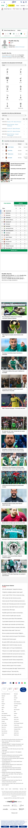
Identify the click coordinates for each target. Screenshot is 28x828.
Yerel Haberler (4, 713)
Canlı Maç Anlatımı (17, 703)
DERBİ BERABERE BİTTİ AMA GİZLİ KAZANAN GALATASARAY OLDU (12, 656)
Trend (3, 705)
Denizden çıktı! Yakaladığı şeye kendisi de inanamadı (14, 604)
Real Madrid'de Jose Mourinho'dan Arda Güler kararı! (12, 739)
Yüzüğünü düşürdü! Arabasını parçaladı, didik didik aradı (13, 627)
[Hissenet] (14, 813)
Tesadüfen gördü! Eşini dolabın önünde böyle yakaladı (12, 612)
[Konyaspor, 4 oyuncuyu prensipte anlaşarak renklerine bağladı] (14, 548)
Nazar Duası (16, 735)
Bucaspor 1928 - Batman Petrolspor (14, 121)
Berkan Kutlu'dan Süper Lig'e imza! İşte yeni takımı (13, 522)
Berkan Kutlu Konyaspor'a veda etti (18, 179)
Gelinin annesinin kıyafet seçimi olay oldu (11, 615)
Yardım (6, 788)
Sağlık (15, 695)
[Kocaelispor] (21, 34)
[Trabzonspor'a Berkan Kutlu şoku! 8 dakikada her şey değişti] (14, 363)
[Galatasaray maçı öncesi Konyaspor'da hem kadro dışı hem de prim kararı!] (14, 477)
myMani (15, 713)
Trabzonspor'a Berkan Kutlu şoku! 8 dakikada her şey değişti (13, 371)
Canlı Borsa (4, 717)
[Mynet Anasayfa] (14, 2)
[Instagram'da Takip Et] (16, 683)
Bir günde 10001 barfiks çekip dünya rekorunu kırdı (13, 642)
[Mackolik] (7, 805)
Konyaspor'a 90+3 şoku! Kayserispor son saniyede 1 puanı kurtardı (14, 574)
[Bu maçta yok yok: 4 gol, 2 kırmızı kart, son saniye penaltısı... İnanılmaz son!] (14, 423)
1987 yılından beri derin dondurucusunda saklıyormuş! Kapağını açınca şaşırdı (11, 598)
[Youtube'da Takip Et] (22, 683)
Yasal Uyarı (21, 788)
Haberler (3, 695)
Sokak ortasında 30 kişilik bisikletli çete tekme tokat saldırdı (13, 601)
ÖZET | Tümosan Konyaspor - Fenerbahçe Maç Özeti (13, 408)
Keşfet (3, 735)
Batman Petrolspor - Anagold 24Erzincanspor (13, 134)
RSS (25, 788)
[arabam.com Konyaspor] (5, 47)
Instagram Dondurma (18, 727)
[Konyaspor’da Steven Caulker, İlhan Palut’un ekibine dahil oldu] (14, 495)
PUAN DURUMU (7, 203)
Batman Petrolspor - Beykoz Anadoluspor (12, 125)
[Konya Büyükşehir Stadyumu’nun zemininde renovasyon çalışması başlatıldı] (14, 308)
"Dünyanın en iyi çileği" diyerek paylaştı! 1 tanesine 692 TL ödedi (13, 651)
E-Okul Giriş (16, 725)
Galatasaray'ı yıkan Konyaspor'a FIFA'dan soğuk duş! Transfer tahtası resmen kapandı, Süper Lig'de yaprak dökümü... (13, 468)
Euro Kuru (4, 729)
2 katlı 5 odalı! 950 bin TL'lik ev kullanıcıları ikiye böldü (13, 595)
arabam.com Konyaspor (20, 46)
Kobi (15, 711)
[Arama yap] (21, 2)
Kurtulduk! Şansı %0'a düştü (8, 609)
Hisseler (3, 721)
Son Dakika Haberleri (6, 693)
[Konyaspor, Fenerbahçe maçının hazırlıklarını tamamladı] (14, 345)
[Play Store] (5, 689)
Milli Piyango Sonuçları (18, 723)
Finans (3, 697)
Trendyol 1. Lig (18, 8)
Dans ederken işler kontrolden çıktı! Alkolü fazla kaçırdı (13, 624)
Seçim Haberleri (17, 701)
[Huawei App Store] (16, 689)
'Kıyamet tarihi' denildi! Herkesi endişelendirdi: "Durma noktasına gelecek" (12, 659)
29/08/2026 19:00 (17, 35)
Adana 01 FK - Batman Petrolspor (13, 131)
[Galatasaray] (24, 34)
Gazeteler (16, 705)
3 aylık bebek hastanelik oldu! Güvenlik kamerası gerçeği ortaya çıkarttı (13, 621)
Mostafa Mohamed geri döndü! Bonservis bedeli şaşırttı (18, 164)
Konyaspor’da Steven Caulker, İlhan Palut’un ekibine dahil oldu (12, 504)
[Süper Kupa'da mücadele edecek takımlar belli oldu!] (14, 326)
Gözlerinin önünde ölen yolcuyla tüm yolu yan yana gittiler (13, 654)
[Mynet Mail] (26, 2)
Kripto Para (4, 723)
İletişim (2, 788)
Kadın (3, 701)
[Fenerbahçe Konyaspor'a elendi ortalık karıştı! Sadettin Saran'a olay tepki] (14, 381)
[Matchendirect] (15, 805)
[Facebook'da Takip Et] (10, 683)
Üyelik (10, 788)
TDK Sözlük (16, 731)
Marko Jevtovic (10, 154)
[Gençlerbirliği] (3, 34)
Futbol (17, 5)
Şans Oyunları (17, 709)
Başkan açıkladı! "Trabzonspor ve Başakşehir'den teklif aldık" (18, 174)
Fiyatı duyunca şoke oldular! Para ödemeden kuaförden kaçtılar (12, 618)
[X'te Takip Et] (13, 683)
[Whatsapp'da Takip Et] (25, 683)
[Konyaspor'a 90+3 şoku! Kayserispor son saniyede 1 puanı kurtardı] (14, 566)
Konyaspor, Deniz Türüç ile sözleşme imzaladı (12, 539)
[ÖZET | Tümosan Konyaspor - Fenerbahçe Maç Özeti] (14, 400)
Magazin (3, 703)
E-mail (15, 707)
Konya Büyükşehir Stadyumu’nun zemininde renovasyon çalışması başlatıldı (12, 317)
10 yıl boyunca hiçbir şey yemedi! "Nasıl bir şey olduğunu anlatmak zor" (12, 662)
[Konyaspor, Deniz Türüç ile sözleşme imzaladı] (14, 531)
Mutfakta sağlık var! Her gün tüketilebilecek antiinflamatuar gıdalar (12, 648)
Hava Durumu (4, 733)
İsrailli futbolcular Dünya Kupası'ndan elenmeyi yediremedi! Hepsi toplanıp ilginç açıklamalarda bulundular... (11, 769)
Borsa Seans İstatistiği (6, 715)
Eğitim (3, 707)
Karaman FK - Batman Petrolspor (13, 128)
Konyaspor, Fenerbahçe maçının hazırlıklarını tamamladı (12, 353)
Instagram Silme (17, 729)
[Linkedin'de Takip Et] (19, 683)
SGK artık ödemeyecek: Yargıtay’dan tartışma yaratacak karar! (12, 589)
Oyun (15, 715)
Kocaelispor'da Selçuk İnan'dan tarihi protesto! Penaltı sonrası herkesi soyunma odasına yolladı (13, 450)
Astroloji (15, 697)
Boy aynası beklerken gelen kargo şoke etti (11, 674)
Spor (3, 709)
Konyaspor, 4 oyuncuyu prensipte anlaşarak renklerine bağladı (12, 556)
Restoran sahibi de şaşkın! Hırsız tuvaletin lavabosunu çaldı (11, 665)
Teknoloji (16, 693)
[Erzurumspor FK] (10, 34)
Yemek (3, 699)
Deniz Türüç (10, 150)
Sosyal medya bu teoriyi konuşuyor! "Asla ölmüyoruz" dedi (14, 636)
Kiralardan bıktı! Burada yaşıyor (9, 639)
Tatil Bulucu (16, 721)
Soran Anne (16, 719)
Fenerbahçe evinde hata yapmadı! (18, 168)
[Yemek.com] (21, 809)
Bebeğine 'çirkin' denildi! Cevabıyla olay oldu (12, 645)
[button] (4, 2)
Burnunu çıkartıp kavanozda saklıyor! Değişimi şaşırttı (12, 633)
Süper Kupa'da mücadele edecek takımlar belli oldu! (12, 335)
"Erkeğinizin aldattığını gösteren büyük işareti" (12, 592)
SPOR (2, 5)
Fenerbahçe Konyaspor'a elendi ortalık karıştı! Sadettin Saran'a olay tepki (12, 389)
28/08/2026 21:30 (7, 35)
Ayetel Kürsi (16, 733)
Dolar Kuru (4, 727)
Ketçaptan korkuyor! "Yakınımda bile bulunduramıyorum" (10, 671)
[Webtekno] (13, 809)
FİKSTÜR (21, 203)
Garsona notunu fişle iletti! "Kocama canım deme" (13, 606)
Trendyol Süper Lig (7, 8)
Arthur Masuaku (11, 147)
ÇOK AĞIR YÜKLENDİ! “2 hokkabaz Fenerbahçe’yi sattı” (13, 744)
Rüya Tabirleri (4, 731)
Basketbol (23, 5)
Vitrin (15, 699)
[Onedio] (6, 809)
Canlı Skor (12, 5)
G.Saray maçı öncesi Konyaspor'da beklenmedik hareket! (13, 486)
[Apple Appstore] (11, 689)
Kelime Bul (16, 717)
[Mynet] (22, 805)
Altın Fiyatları (4, 725)
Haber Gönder (23, 689)
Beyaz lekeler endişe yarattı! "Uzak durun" (11, 630)
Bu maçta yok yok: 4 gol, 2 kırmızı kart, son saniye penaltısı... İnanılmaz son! (13, 431)
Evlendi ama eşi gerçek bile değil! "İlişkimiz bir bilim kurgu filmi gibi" (13, 668)
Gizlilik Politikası (15, 788)
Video (3, 711)
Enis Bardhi (10, 157)
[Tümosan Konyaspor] (14, 34)
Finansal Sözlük (5, 719)
